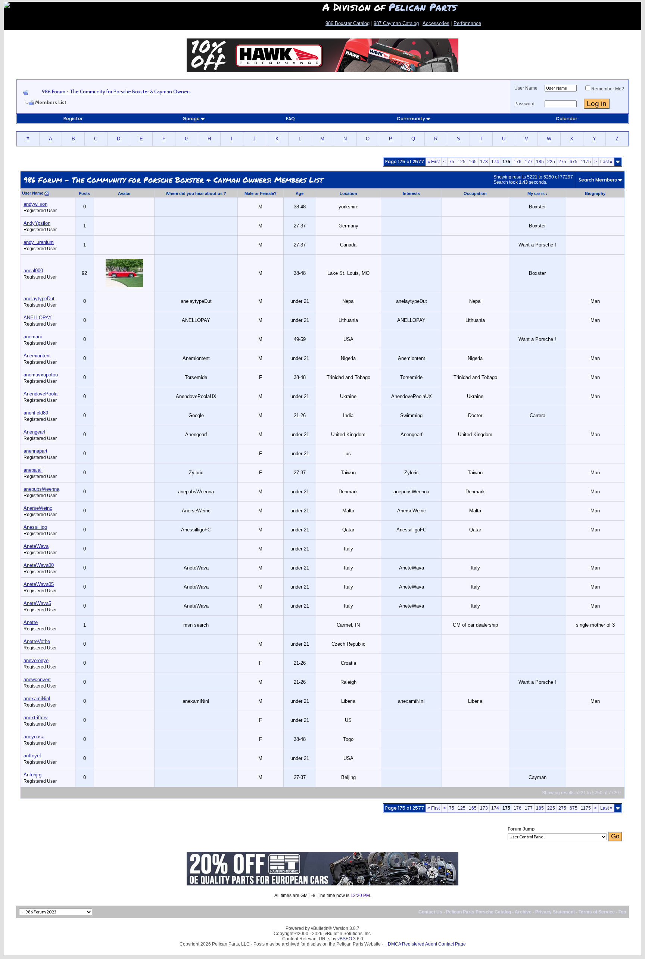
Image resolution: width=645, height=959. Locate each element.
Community (411, 118)
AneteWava (36, 546)
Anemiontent (37, 356)
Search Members (598, 180)
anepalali (33, 470)
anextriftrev (36, 717)
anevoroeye (36, 660)
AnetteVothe (37, 641)
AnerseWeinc (38, 508)
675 (573, 161)
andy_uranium (39, 242)
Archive (523, 912)
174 (495, 161)
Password (524, 103)
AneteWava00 (39, 565)
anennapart (35, 451)
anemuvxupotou (41, 375)
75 (451, 161)
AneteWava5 (37, 603)
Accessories (436, 23)
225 (551, 161)
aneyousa (34, 736)
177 (529, 161)
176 (517, 161)
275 (562, 161)
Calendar (566, 118)
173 (484, 161)
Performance (467, 23)
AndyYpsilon (37, 223)
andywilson (35, 204)
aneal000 (33, 270)
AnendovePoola (40, 394)
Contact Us (430, 912)
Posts (84, 193)
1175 (586, 161)
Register (72, 118)
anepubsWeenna (41, 489)
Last (606, 161)
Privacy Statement (555, 912)
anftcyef (32, 755)
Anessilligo (35, 527)
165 (473, 161)
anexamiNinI (37, 698)
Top (622, 912)
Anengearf (35, 432)
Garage (191, 118)
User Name (526, 88)
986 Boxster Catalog (347, 23)
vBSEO (344, 938)
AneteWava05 (39, 584)
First (433, 161)
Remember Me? (607, 88)
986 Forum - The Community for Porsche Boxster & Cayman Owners (116, 91)
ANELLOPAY (38, 317)
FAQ (290, 118)
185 (540, 161)
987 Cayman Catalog (396, 23)
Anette (31, 622)
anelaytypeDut (39, 298)
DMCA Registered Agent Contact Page (427, 944)
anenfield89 (36, 413)
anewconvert (37, 679)
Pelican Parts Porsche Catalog (478, 912)
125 (461, 161)
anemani (33, 336)
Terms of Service (597, 912)
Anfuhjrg (32, 775)
